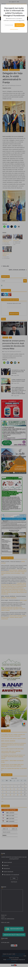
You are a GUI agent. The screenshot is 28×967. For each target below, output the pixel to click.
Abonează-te (19, 25)
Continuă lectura (14, 29)
